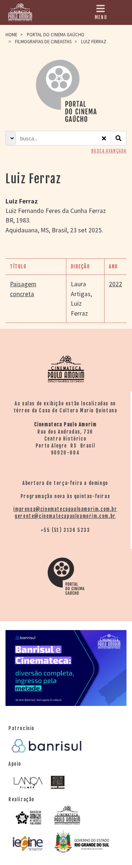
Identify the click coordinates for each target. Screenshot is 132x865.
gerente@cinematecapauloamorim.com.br (65, 516)
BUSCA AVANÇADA (108, 151)
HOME (11, 34)
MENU (101, 17)
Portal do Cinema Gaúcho (55, 34)
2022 (115, 284)
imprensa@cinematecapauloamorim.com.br (65, 509)
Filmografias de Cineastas (43, 41)
